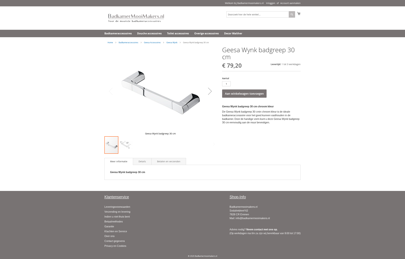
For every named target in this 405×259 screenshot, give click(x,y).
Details (142, 161)
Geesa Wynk (171, 42)
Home (110, 42)
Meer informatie (118, 161)
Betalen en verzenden (168, 161)
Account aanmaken (290, 3)
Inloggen (270, 3)
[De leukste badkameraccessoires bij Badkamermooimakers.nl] (136, 18)
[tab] (118, 161)
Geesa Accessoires (152, 42)
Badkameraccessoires (128, 42)
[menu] (202, 33)
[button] (210, 91)
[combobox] (260, 14)
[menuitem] (118, 33)
